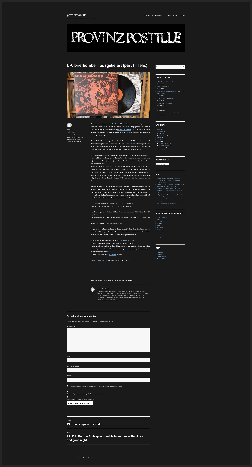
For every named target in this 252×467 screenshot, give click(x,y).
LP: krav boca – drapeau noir (164, 103)
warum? (182, 15)
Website (70, 376)
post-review (160, 139)
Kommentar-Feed (161, 256)
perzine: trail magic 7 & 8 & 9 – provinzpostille (169, 184)
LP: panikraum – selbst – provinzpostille (168, 195)
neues (158, 137)
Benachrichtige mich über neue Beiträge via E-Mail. (81, 399)
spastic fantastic (76, 142)
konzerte (159, 133)
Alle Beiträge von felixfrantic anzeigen (107, 299)
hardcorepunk (71, 139)
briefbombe (70, 137)
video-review (160, 150)
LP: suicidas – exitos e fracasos (165, 98)
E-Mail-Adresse (73, 366)
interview (159, 131)
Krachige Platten (171, 15)
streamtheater (162, 135)
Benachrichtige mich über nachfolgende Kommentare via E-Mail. (85, 394)
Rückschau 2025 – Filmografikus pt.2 (167, 186)
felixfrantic (70, 129)
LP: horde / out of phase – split (165, 82)
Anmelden (160, 252)
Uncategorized (161, 148)
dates (158, 129)
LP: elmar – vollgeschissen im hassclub (167, 108)
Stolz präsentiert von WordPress (85, 458)
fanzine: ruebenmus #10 (163, 86)
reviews (147, 15)
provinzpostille (76, 15)
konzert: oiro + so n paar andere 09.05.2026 (168, 113)
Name (69, 356)
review (68, 135)
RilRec (69, 142)
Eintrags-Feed (160, 254)
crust (75, 137)
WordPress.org (161, 258)
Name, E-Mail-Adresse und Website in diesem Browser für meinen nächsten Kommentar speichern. (96, 386)
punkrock (78, 139)
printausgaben (157, 15)
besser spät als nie (163, 143)
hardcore (80, 137)
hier (117, 198)
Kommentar (72, 326)
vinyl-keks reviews (76, 135)
